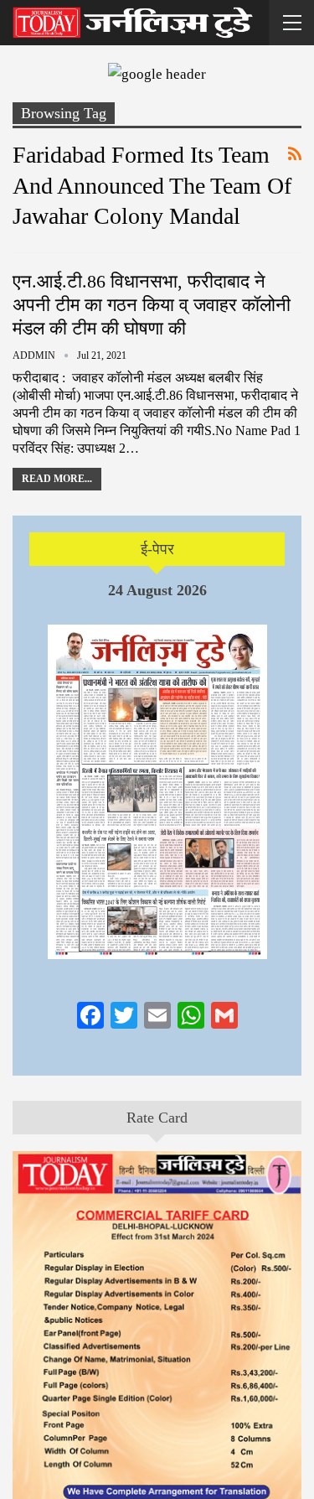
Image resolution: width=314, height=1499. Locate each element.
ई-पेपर (157, 549)
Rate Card (157, 1117)
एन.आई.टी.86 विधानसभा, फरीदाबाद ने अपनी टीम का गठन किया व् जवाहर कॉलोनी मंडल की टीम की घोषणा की (152, 305)
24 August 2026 (157, 590)
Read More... (57, 479)
